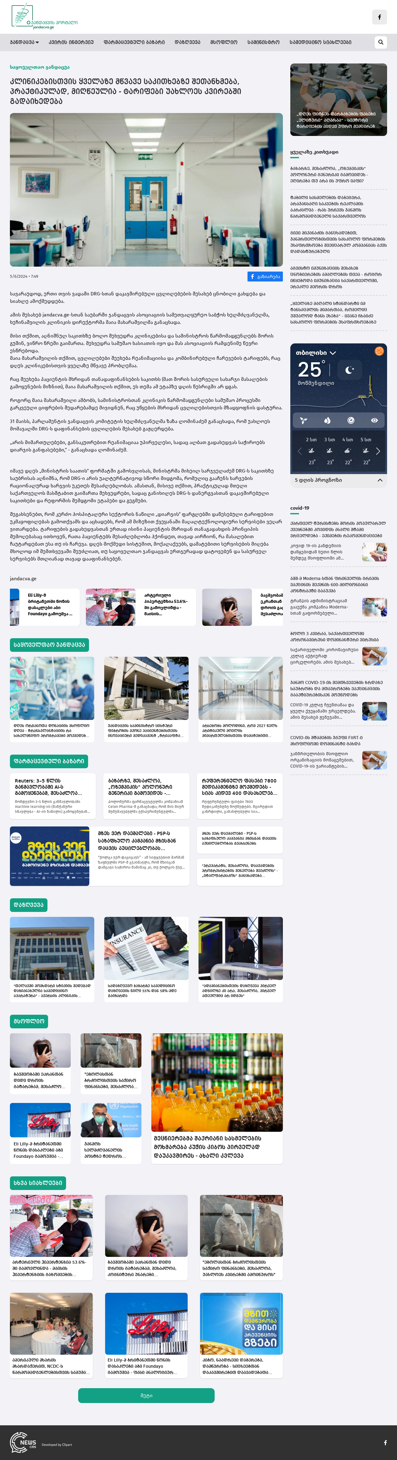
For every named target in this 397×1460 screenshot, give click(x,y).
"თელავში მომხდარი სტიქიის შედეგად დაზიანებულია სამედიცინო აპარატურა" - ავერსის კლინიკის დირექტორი (52, 991)
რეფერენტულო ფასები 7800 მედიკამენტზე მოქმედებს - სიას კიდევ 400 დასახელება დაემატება (239, 788)
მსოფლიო (224, 42)
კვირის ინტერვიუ (71, 42)
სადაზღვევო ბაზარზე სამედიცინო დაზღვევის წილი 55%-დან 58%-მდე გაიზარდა (142, 991)
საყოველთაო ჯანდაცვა (40, 67)
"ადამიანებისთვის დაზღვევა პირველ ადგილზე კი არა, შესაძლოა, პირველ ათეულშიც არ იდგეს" (239, 991)
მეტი (147, 1395)
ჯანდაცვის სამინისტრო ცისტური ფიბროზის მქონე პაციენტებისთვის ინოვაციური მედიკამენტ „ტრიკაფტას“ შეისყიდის (146, 731)
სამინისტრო (264, 42)
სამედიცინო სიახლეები (320, 42)
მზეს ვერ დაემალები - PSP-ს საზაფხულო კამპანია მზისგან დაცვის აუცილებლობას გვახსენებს (137, 841)
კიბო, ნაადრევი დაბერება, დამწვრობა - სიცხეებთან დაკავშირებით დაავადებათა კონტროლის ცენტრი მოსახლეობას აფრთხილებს (235, 1367)
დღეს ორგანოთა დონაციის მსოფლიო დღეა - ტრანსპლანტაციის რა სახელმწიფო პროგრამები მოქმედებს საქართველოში (51, 731)
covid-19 (299, 508)
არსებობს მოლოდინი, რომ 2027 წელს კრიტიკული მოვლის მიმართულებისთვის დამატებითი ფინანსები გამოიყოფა (239, 731)
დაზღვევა (187, 42)
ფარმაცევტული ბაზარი (134, 42)
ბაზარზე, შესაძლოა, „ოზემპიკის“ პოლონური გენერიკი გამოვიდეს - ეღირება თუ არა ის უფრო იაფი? (142, 788)
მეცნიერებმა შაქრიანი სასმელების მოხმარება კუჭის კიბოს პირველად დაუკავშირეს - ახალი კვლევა (207, 1147)
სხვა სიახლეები (38, 1183)
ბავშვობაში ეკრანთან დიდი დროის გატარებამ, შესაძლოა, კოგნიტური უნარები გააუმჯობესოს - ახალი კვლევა (206, 605)
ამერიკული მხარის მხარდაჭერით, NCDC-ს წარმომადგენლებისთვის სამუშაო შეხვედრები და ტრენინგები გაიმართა (51, 1367)
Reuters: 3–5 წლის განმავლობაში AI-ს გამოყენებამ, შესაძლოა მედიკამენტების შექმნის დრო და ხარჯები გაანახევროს (46, 788)
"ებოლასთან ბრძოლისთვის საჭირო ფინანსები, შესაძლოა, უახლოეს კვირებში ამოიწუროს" (110, 1081)
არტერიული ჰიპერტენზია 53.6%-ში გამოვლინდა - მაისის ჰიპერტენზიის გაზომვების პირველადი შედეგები (90, 605)
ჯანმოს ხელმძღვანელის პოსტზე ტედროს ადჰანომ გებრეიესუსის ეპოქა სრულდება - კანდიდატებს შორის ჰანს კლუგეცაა (110, 1151)
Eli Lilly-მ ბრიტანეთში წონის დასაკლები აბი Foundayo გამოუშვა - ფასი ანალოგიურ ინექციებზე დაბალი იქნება (38, 1151)
